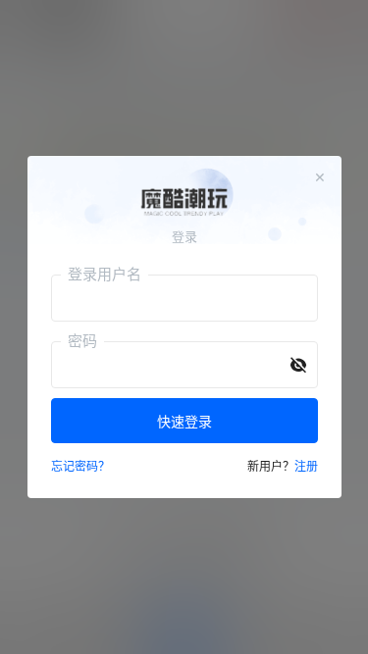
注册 (306, 466)
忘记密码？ (80, 466)
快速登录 (184, 421)
